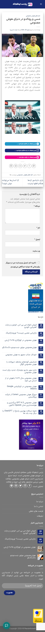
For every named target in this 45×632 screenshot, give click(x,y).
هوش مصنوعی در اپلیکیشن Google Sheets (22, 387)
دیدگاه (37, 206)
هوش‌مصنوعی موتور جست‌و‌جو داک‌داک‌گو (19, 347)
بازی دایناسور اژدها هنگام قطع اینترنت (35, 182)
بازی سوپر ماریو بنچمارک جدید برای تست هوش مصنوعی (19, 371)
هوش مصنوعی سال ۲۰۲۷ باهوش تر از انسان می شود (21, 379)
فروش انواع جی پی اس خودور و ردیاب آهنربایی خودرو (21, 326)
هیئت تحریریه (13, 30)
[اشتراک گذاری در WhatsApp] (34, 166)
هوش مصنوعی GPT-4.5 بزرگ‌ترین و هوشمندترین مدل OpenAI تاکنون (22, 404)
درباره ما (39, 501)
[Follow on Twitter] (20, 486)
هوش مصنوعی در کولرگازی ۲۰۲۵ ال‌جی (21, 340)
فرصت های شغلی (36, 511)
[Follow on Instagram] (25, 486)
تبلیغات (40, 516)
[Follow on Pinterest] (12, 486)
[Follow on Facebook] (30, 486)
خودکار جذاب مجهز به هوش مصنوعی (21, 355)
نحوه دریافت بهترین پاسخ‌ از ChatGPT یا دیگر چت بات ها (19, 412)
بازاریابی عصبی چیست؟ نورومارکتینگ (21, 333)
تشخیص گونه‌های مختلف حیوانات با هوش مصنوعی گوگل (21, 363)
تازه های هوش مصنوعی (33, 16)
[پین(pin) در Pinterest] (16, 166)
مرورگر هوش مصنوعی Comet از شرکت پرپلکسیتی (21, 395)
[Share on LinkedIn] (11, 166)
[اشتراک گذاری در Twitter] (25, 166)
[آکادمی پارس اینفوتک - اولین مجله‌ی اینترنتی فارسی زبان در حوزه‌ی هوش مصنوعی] (22, 4)
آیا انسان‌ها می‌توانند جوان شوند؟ (10, 182)
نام (38, 228)
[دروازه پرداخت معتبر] (38, 615)
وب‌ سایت (36, 251)
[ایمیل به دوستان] (20, 166)
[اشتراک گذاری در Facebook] (29, 166)
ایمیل (37, 239)
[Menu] (41, 4)
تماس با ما (38, 506)
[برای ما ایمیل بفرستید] (16, 486)
